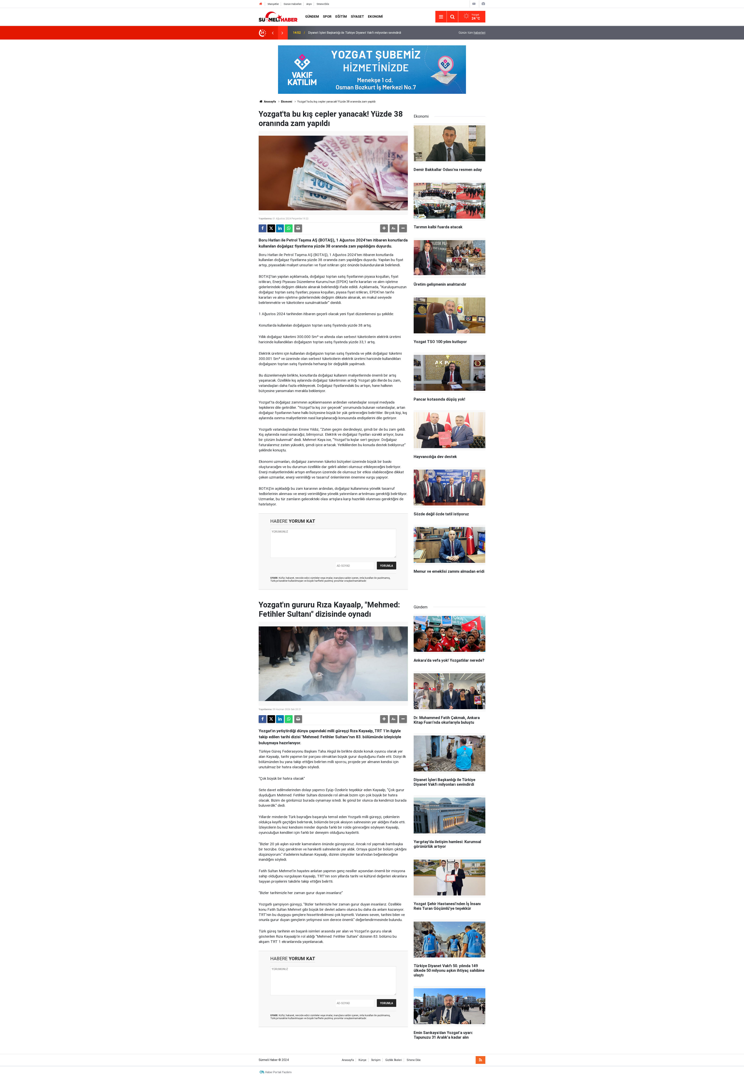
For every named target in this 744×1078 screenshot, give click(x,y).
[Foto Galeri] (483, 4)
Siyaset (357, 16)
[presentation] (272, 32)
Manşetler (273, 4)
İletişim (376, 1060)
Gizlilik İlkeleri (393, 1060)
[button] (384, 228)
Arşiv (309, 4)
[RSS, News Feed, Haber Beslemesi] (480, 1060)
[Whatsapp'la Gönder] (289, 228)
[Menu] (440, 17)
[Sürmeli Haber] (278, 16)
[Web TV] (474, 4)
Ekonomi (375, 16)
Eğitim (341, 16)
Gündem (312, 16)
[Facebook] (262, 228)
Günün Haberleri (292, 4)
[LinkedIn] (280, 228)
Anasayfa (269, 101)
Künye (362, 1060)
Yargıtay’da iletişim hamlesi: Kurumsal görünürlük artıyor (345, 32)
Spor (327, 16)
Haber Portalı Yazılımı (278, 1072)
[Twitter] (271, 228)
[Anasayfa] (261, 4)
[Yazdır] (298, 228)
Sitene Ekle (323, 4)
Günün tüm (472, 32)
